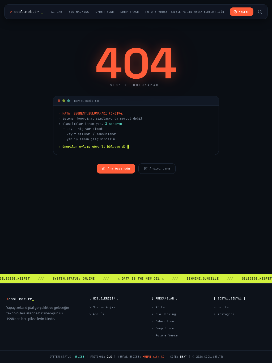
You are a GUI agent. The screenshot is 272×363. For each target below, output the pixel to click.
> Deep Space (163, 328)
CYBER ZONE (104, 12)
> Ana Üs (96, 314)
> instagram (224, 314)
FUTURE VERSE (156, 12)
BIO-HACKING (79, 12)
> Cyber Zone (163, 321)
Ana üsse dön (119, 168)
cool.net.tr (26, 11)
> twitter (222, 307)
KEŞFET (244, 12)
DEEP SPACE (129, 12)
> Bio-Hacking (164, 314)
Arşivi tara (160, 168)
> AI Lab (159, 307)
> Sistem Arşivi (103, 307)
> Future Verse (165, 335)
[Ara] (260, 12)
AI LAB (56, 12)
